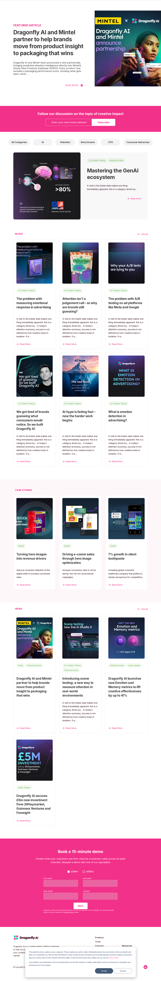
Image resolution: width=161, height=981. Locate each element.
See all (144, 234)
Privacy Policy (114, 958)
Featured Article (116, 160)
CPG (110, 142)
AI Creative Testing (97, 160)
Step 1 (74, 871)
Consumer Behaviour (138, 142)
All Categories (19, 142)
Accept (104, 971)
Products (99, 937)
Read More (71, 85)
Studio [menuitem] (98, 941)
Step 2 (90, 871)
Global (21, 546)
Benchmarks (88, 142)
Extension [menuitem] (99, 946)
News (20, 665)
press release (134, 665)
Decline (123, 971)
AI (43, 142)
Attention (65, 142)
